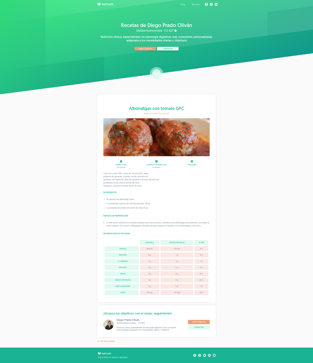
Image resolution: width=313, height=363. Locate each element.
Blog (183, 4)
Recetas (196, 4)
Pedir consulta (145, 49)
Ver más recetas (107, 341)
